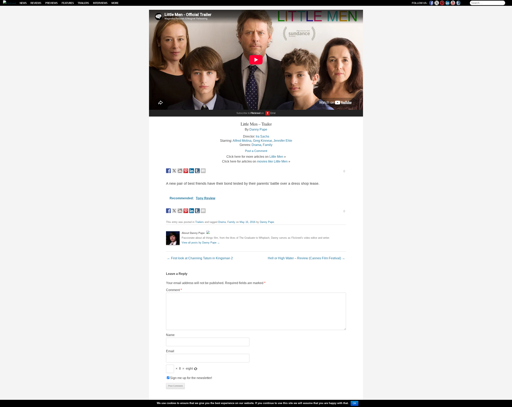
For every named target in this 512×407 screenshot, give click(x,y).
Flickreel (255, 113)
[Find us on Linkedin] (447, 3)
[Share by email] (203, 170)
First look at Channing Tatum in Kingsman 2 (200, 258)
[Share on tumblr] (197, 170)
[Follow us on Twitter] (436, 3)
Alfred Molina (242, 140)
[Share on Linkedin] (191, 170)
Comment (174, 290)
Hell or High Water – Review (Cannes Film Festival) (306, 258)
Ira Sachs (262, 136)
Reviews (35, 3)
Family (267, 145)
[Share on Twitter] (174, 170)
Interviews (100, 3)
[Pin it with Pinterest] (185, 170)
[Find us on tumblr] (458, 3)
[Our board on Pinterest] (442, 3)
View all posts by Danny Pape (201, 242)
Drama (256, 145)
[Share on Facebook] (168, 170)
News (23, 3)
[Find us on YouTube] (453, 3)
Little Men (276, 156)
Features (68, 3)
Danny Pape (258, 129)
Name (170, 335)
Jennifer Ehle (282, 140)
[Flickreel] (8, 3)
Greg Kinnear (262, 140)
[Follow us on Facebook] (431, 3)
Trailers (83, 3)
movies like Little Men (272, 161)
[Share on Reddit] (180, 170)
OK (354, 403)
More (114, 3)
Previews (51, 3)
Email (170, 351)
